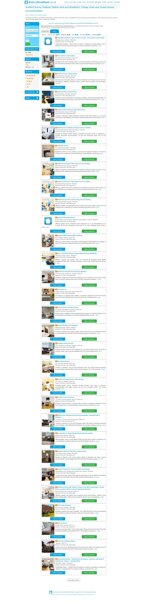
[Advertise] (67, 592)
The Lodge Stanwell (64, 505)
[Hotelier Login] (75, 592)
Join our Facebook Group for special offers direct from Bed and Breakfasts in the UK (73, 23)
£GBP (104, 2)
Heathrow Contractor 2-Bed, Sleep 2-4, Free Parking (73, 181)
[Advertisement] (113, 47)
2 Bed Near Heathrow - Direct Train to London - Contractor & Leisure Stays (80, 38)
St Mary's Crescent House (66, 397)
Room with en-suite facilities (66, 56)
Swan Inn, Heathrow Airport (66, 541)
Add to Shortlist (57, 51)
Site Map (117, 2)
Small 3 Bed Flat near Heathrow (68, 325)
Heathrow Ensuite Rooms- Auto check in (71, 379)
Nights (27, 38)
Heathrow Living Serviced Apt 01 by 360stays (72, 271)
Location (28, 27)
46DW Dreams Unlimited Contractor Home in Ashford (74, 127)
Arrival (27, 33)
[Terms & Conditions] (84, 592)
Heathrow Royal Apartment (66, 217)
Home (66, 2)
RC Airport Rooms (63, 361)
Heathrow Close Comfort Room (67, 73)
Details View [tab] (45, 31)
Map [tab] (54, 31)
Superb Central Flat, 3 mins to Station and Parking (74, 469)
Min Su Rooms (62, 523)
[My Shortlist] (60, 592)
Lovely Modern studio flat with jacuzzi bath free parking (75, 433)
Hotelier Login (81, 2)
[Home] (55, 592)
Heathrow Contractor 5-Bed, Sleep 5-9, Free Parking (74, 199)
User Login (72, 2)
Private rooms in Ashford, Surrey (68, 307)
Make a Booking (89, 51)
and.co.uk (42, 2)
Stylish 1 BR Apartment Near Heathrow (70, 235)
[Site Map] (93, 592)
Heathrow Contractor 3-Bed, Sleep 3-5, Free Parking (73, 163)
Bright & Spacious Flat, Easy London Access (72, 451)
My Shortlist (90, 2)
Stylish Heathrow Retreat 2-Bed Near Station (71, 109)
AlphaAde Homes (62, 145)
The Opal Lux (62, 289)
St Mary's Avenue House (65, 343)
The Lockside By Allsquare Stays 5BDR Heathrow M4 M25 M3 (77, 253)
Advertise (110, 2)
